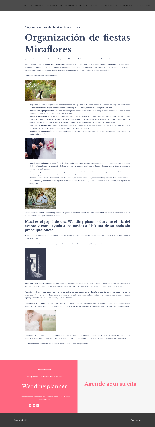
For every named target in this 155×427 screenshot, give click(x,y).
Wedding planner (37, 5)
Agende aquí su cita (110, 384)
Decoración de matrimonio (75, 5)
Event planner (95, 5)
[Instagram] (34, 405)
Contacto (140, 5)
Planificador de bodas (54, 5)
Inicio (26, 5)
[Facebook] (30, 405)
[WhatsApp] (37, 405)
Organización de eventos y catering (118, 5)
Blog (148, 5)
